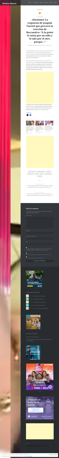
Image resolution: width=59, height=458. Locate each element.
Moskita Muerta (9, 3)
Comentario (29, 215)
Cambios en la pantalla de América (32, 336)
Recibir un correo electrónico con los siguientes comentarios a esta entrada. (38, 254)
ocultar (41, 173)
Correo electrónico (31, 236)
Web (27, 241)
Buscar (27, 443)
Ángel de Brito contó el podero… (40, 302)
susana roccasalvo (48, 173)
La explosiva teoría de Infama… (39, 305)
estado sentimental (40, 171)
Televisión (35, 2)
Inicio (29, 2)
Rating (46, 2)
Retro (50, 2)
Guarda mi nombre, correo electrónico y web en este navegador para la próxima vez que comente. (39, 249)
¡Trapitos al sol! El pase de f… (39, 299)
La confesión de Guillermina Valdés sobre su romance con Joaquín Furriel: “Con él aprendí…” (39, 128)
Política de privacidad (29, 456)
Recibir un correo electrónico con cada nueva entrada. (35, 258)
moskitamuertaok (38, 45)
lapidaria (36, 173)
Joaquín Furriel (30, 173)
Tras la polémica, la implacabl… (40, 296)
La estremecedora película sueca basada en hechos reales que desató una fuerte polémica (39, 340)
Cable (41, 2)
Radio (55, 2)
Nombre (28, 230)
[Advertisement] (40, 80)
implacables (48, 171)
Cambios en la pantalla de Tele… (42, 308)
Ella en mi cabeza (32, 171)
